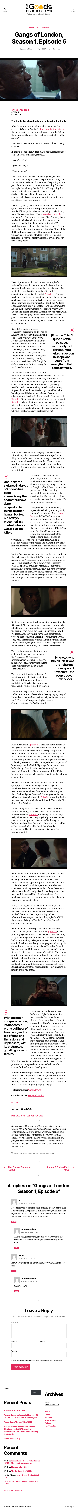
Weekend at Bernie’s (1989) (15, 1411)
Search (6, 1389)
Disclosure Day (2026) (20, 1467)
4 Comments (55, 49)
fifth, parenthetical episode (51, 129)
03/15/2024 (41, 49)
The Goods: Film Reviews (20, 1507)
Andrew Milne (27, 49)
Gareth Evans (34, 1090)
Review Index (50, 1420)
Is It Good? (16, 1102)
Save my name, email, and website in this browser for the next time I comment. (38, 1360)
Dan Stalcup (9, 1481)
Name (14, 1341)
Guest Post (34, 27)
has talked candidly (52, 214)
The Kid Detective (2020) (21, 1471)
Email (42, 1341)
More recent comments (13, 1490)
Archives (47, 1402)
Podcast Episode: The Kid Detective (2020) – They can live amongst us (22, 1462)
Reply (14, 1222)
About (47, 1412)
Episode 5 (52, 931)
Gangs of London (20, 110)
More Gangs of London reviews (27, 1116)
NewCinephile (50, 1426)
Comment (15, 1323)
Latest (47, 1414)
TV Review (45, 27)
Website (14, 1351)
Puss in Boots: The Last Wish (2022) (18, 1422)
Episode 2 (33, 745)
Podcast (48, 1423)
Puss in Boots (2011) (12, 1439)
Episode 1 (15, 399)
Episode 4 (49, 294)
